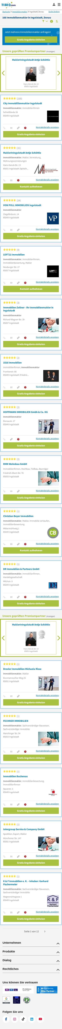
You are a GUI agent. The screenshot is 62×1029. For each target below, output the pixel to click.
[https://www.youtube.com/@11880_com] (40, 1019)
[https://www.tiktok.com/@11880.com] (23, 1019)
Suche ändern (54, 11)
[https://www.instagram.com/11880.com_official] (14, 1019)
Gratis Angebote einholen (31, 39)
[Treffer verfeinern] (45, 21)
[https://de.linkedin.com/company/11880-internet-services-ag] (31, 1019)
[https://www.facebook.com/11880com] (6, 1019)
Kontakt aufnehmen (31, 186)
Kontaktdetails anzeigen (47, 127)
